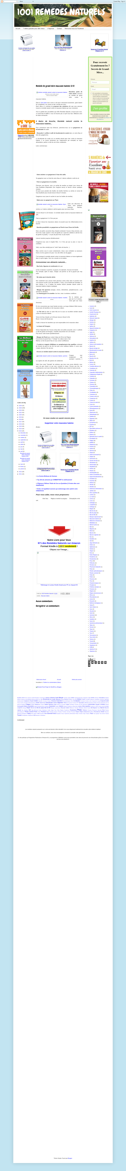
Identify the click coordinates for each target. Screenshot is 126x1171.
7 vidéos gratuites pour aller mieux (33, 28)
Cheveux (92, 384)
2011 (20, 474)
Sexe (91, 609)
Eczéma (92, 424)
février (22, 466)
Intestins (92, 486)
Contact (59, 28)
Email (92, 86)
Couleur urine (93, 396)
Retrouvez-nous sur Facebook (74, 28)
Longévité (92, 504)
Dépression (93, 412)
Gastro (91, 448)
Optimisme (92, 547)
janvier (22, 469)
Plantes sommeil (94, 573)
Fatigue (92, 440)
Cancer (92, 364)
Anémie (92, 322)
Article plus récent (41, 679)
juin (21, 446)
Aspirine (92, 340)
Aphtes (91, 326)
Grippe (91, 456)
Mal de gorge (93, 512)
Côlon (91, 390)
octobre (22, 437)
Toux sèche (93, 637)
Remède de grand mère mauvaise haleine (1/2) (25, 460)
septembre (23, 440)
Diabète (92, 416)
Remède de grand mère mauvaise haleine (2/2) (25, 455)
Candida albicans (94, 366)
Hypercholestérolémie (95, 476)
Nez (91, 537)
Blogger (70, 1158)
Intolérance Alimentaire (96, 488)
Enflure (91, 432)
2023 (20, 408)
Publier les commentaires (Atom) (52, 682)
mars (21, 464)
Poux (91, 581)
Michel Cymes (93, 524)
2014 (20, 428)
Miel (91, 527)
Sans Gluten (93, 607)
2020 (20, 414)
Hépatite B (92, 466)
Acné (91, 308)
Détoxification (93, 414)
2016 (20, 424)
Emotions (92, 430)
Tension (92, 627)
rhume (91, 599)
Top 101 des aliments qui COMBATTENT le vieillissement (54, 480)
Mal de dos (92, 511)
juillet (22, 444)
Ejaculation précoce (95, 428)
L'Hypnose (50, 28)
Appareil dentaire (94, 328)
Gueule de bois (94, 460)
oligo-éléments (94, 543)
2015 (20, 426)
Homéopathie (93, 472)
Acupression (93, 314)
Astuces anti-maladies (95, 344)
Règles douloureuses (95, 593)
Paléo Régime (93, 555)
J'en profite (100, 108)
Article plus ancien (77, 679)
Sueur (91, 621)
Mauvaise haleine (45, 595)
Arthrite (91, 334)
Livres (91, 500)
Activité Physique (94, 312)
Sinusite (92, 611)
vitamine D (92, 649)
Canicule (92, 370)
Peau (91, 561)
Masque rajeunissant (95, 517)
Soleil (91, 613)
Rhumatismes (93, 597)
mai (21, 449)
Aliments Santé (94, 318)
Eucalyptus (92, 438)
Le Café (92, 496)
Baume (91, 346)
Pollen (91, 577)
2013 (20, 431)
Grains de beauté (94, 454)
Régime (92, 591)
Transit (91, 641)
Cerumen (92, 380)
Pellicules (92, 563)
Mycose (92, 533)
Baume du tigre (94, 348)
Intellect (92, 482)
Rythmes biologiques (95, 603)
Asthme (92, 342)
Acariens (92, 306)
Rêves (91, 595)
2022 (20, 410)
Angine (91, 324)
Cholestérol (93, 386)
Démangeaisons (94, 408)
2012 (20, 471)
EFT (91, 426)
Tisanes (92, 631)
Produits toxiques (94, 583)
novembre (23, 435)
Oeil (91, 541)
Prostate (92, 585)
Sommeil (92, 615)
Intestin (91, 484)
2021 (20, 412)
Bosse (91, 354)
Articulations (93, 338)
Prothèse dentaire (94, 587)
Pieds (91, 569)
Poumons (92, 579)
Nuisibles (92, 539)
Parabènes (92, 557)
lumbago (92, 506)
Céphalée (92, 378)
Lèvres (91, 498)
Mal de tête (92, 514)
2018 (20, 419)
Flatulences (93, 444)
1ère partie (44, 102)
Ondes (91, 545)
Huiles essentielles (95, 474)
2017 (20, 421)
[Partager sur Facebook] (67, 594)
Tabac (91, 625)
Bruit (91, 360)
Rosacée (92, 601)
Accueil (18, 28)
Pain (91, 553)
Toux (91, 633)
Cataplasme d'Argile (95, 374)
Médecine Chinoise (95, 520)
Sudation (92, 619)
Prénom (93, 79)
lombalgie (92, 502)
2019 (20, 417)
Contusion (92, 394)
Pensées (92, 565)
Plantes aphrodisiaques (96, 571)
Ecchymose (93, 422)
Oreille (91, 549)
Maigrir (91, 508)
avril (21, 451)
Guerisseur (92, 458)
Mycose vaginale (94, 535)
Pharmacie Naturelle (95, 567)
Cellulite (92, 376)
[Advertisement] (59, 69)
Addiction (92, 316)
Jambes (92, 490)
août (21, 442)
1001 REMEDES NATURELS (61, 12)
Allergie (92, 320)
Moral (91, 530)
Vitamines (92, 651)
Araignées (92, 330)
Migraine (92, 529)
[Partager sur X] (65, 594)
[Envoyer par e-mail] (62, 594)
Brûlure (92, 362)
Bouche (92, 356)
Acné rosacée (93, 310)
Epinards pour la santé (96, 436)
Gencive (92, 450)
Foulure (92, 446)
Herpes (92, 470)
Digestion (92, 418)
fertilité (91, 442)
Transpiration (93, 643)
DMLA (91, 420)
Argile (91, 332)
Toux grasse (93, 635)
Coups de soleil (94, 402)
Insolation (92, 478)
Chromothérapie (94, 388)
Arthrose (92, 336)
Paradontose (93, 559)
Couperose (93, 398)
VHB (91, 647)
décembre (23, 433)
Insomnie (92, 480)
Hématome (92, 462)
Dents (91, 410)
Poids (91, 575)
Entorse (92, 434)
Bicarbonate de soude (95, 350)
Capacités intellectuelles (96, 372)
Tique (91, 629)
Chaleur (92, 382)
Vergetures (92, 645)
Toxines (92, 639)
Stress (91, 617)
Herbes (92, 468)
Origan (91, 551)
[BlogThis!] (63, 594)
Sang (91, 605)
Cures (91, 404)
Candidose (92, 368)
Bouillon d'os (93, 358)
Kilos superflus (93, 492)
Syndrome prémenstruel (96, 623)
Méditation (92, 523)
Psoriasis (92, 589)
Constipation (93, 392)
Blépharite (92, 352)
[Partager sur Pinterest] (69, 594)
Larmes (92, 494)
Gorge (91, 452)
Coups (91, 400)
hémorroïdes (93, 464)
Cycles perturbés (94, 406)
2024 (20, 405)
